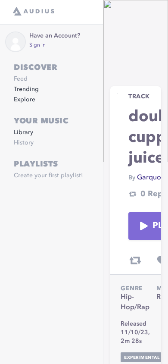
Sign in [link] (37, 45)
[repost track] (135, 260)
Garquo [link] (149, 177)
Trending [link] (26, 89)
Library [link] (23, 132)
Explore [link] (24, 100)
